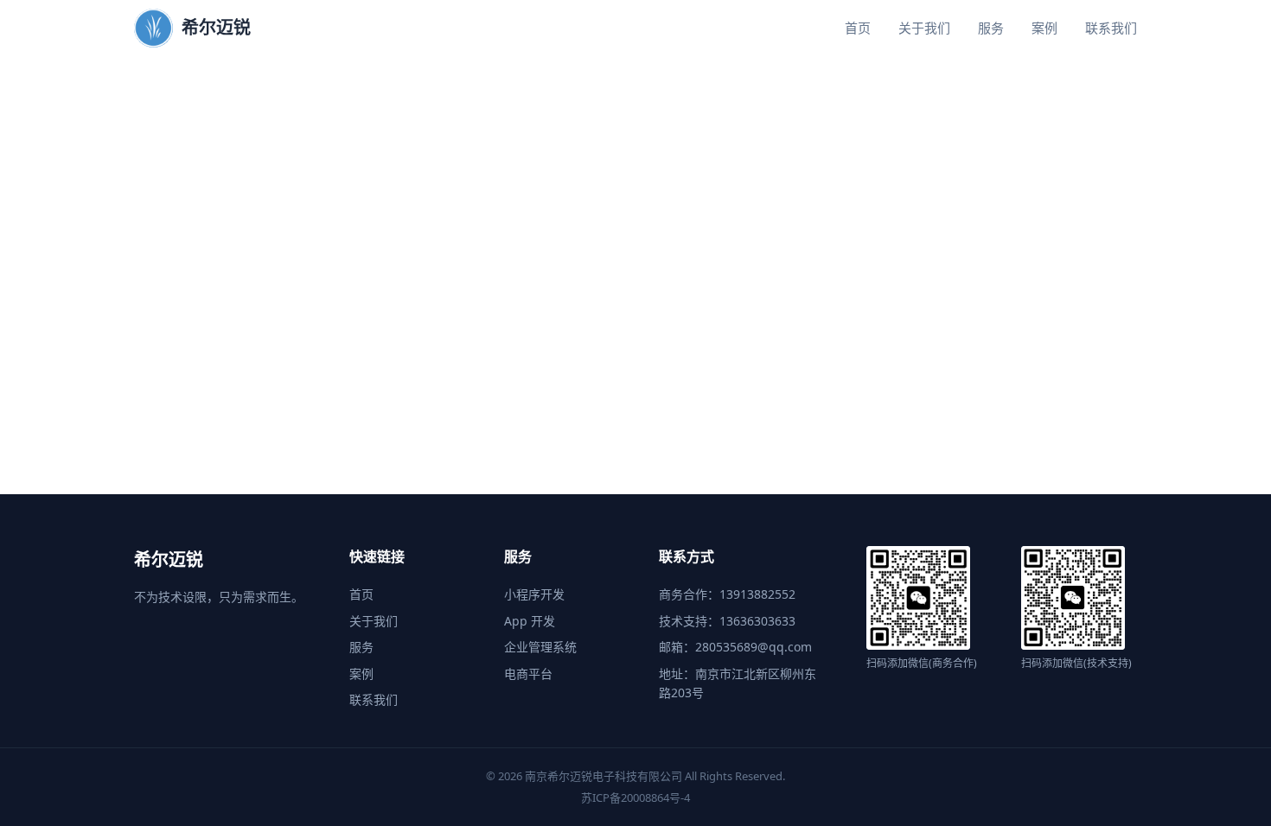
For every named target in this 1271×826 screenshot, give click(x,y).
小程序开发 (534, 594)
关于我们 (924, 27)
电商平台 (528, 673)
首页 (858, 27)
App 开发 (529, 621)
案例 (1044, 27)
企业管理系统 (540, 647)
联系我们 (1111, 27)
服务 (991, 27)
